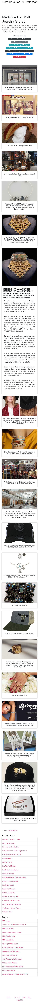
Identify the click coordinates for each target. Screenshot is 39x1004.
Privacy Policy (27, 998)
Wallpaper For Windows (9, 963)
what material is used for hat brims (19, 39)
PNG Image (6, 921)
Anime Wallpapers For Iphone (11, 932)
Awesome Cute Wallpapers (10, 951)
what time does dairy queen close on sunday (19, 51)
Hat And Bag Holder (8, 893)
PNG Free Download (9, 936)
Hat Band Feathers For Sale (11, 839)
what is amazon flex (19, 36)
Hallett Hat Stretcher (8, 889)
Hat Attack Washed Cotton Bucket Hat (14, 877)
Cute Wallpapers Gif (8, 970)
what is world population (19, 42)
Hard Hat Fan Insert (8, 843)
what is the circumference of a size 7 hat (19, 54)
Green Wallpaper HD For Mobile (12, 947)
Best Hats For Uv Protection (20, 2)
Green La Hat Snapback (10, 881)
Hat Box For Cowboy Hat (10, 896)
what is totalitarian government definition (19, 48)
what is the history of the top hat (20, 45)
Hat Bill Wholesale (8, 874)
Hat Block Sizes (7, 912)
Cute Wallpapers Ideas (9, 955)
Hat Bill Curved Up (8, 885)
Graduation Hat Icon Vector (11, 908)
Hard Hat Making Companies (11, 904)
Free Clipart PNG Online (10, 944)
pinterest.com (13, 830)
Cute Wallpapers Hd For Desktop (12, 967)
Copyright (19, 1000)
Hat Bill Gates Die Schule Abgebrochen (14, 851)
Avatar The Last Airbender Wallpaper (14, 925)
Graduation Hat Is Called (10, 870)
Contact (17, 998)
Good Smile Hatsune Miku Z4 (11, 855)
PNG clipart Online (8, 940)
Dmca (9, 998)
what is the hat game (19, 57)
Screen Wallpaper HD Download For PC (15, 974)
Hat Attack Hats (7, 858)
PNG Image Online (8, 928)
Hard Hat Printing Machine (10, 847)
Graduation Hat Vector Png (10, 900)
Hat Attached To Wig (8, 866)
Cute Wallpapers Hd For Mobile (12, 959)
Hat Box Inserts (7, 862)
